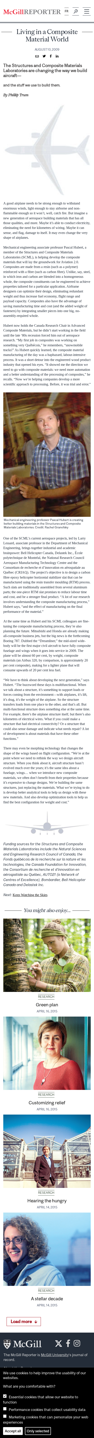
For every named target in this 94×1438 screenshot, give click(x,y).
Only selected (38, 1431)
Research (46, 996)
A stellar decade (47, 1298)
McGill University (55, 1355)
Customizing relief (47, 1102)
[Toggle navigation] (87, 11)
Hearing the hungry (47, 1200)
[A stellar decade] (47, 1249)
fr (66, 11)
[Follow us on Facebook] (68, 1344)
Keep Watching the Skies (30, 895)
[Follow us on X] (59, 1343)
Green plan (47, 1004)
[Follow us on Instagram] (77, 1344)
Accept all (13, 1431)
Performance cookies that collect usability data (47, 1409)
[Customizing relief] (47, 1053)
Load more (21, 1321)
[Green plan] (47, 955)
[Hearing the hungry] (47, 1151)
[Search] (75, 11)
